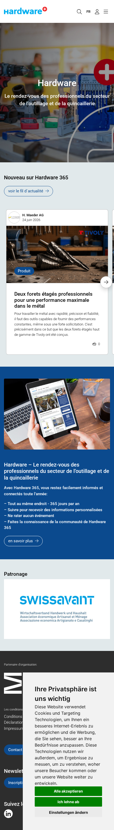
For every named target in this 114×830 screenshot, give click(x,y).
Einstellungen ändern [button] (68, 812)
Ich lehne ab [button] (68, 801)
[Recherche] (79, 11)
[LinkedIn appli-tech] (8, 813)
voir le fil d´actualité (25, 191)
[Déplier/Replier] (105, 11)
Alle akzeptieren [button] (68, 791)
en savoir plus (20, 541)
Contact (15, 749)
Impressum (14, 728)
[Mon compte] (97, 11)
